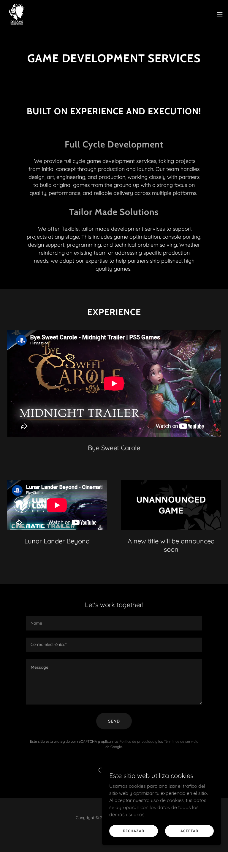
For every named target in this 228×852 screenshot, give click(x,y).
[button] (220, 14)
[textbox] (114, 623)
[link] (16, 14)
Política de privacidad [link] (136, 741)
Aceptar (189, 831)
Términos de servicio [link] (181, 741)
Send (114, 721)
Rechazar (133, 831)
